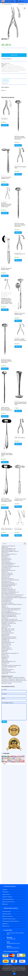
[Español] (16, 761)
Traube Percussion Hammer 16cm (6, 178)
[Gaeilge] (18, 758)
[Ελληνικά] (10, 758)
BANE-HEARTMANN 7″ (7, 529)
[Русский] (6, 761)
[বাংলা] (8, 756)
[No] (26, 970)
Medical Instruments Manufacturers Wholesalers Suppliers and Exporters (13, 69)
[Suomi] (4, 758)
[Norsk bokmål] (20, 759)
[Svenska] (18, 761)
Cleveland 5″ (4, 119)
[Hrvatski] (14, 756)
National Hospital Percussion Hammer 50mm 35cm (19, 138)
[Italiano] (20, 758)
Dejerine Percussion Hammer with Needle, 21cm (7, 454)
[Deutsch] (8, 758)
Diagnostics (16, 134)
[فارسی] (22, 759)
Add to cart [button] (4, 125)
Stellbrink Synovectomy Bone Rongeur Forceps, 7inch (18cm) (6, 204)
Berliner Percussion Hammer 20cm (6, 269)
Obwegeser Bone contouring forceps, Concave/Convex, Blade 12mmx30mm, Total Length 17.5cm (6, 301)
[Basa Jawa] (24, 758)
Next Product (21, 4)
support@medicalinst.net (13, 943)
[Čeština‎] (16, 756)
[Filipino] (2, 758)
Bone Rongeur (18, 529)
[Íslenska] (14, 758)
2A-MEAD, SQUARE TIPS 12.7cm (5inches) (20, 340)
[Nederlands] (20, 756)
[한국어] (4, 759)
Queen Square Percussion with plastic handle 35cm (6, 409)
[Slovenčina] (12, 761)
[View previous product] (2, 4)
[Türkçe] (22, 761)
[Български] (10, 756)
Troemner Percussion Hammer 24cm (20, 499)
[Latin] (6, 759)
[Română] (4, 761)
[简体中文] (12, 756)
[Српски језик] (10, 761)
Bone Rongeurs (10, 64)
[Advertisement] (14, 824)
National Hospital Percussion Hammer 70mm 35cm (19, 225)
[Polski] (24, 759)
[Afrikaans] (2, 756)
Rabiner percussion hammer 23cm (19, 314)
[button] (24, 8)
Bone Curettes (4, 292)
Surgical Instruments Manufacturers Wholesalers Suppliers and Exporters (13, 70)
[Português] (2, 761)
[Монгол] (16, 759)
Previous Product (7, 4)
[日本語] (22, 758)
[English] (22, 756)
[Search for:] (25, 1)
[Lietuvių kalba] (10, 759)
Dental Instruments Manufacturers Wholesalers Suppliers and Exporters (11, 66)
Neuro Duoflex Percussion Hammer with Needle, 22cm (6, 500)
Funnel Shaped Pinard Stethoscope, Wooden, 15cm (20, 403)
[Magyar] (12, 758)
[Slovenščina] (14, 761)
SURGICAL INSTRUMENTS (4, 296)
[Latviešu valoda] (8, 759)
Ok (14, 973)
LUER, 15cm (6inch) (19, 437)
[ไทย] (20, 761)
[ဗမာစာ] (18, 759)
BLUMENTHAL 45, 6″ (19, 254)
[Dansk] (18, 756)
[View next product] (25, 4)
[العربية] (4, 756)
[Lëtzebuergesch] (12, 759)
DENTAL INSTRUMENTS (6, 294)
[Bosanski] (6, 756)
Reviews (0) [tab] (5, 83)
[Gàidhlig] (8, 761)
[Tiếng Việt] (24, 761)
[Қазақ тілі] (2, 759)
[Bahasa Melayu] (14, 759)
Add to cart (14, 55)
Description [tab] (5, 80)
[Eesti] (24, 756)
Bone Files (9, 292)
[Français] (6, 758)
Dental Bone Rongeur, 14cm (20, 167)
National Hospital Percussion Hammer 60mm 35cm (6, 361)
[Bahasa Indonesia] (16, 758)
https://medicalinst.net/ (13, 948)
